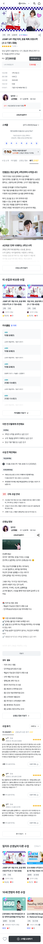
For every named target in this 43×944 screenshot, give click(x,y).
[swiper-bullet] (40, 110)
